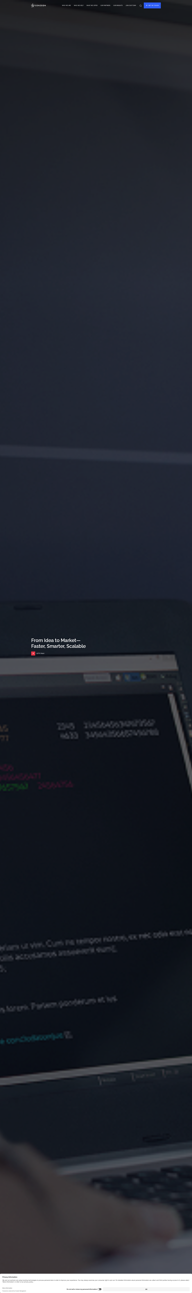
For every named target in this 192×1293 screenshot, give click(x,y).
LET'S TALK (40, 653)
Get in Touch (153, 5)
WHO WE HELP (79, 5)
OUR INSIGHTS (118, 5)
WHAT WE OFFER (92, 5)
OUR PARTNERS (105, 5)
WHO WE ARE (66, 5)
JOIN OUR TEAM (131, 5)
